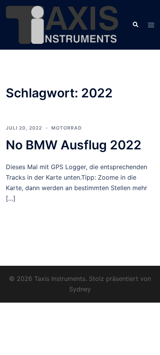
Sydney (80, 289)
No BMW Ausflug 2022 (73, 144)
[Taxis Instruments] (63, 24)
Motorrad (66, 128)
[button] (135, 25)
